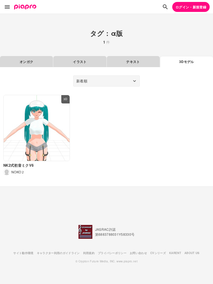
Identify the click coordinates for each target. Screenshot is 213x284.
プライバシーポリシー (112, 253)
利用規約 (89, 253)
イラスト (80, 61)
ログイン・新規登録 (191, 6)
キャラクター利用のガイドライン (58, 253)
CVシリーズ (158, 253)
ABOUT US (192, 253)
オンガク (26, 61)
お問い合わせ (138, 253)
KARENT (175, 253)
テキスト (133, 61)
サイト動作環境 (23, 253)
